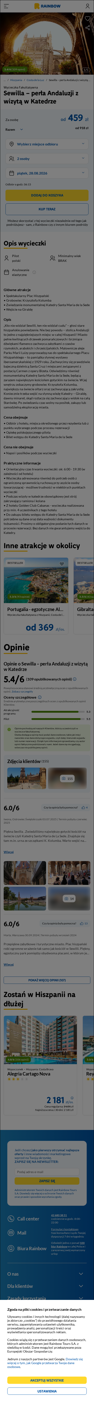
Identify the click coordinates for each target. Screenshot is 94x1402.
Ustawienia (54, 1392)
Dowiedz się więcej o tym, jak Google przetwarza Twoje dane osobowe (45, 1363)
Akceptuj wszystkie (49, 1381)
